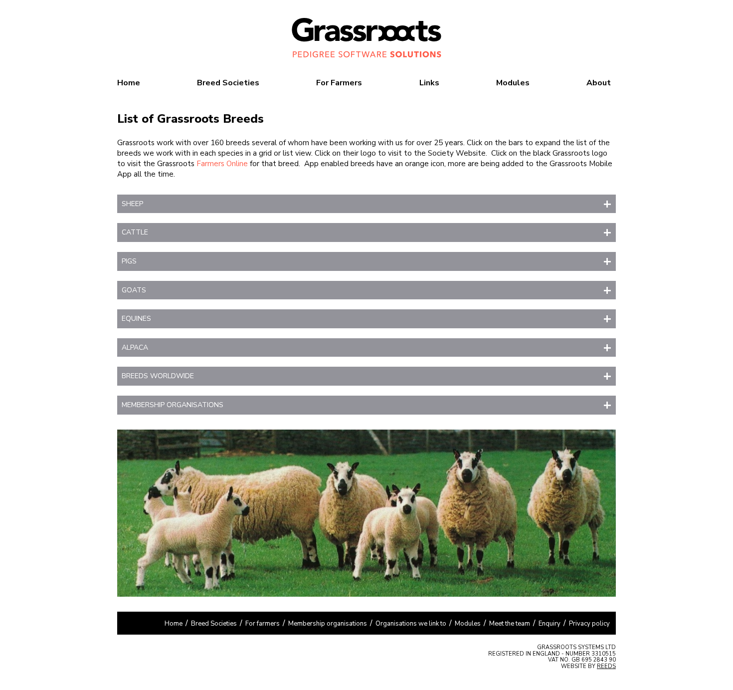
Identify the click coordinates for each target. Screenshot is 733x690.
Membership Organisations (172, 405)
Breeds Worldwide (158, 376)
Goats (134, 290)
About (598, 82)
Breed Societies (228, 82)
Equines (136, 318)
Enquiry (549, 623)
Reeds (606, 666)
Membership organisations (327, 623)
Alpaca (135, 347)
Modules (513, 82)
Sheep (132, 204)
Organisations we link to (410, 623)
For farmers (262, 623)
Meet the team (509, 623)
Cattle (135, 232)
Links (429, 82)
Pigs (129, 261)
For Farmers (339, 82)
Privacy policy (589, 623)
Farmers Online (222, 164)
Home (128, 82)
